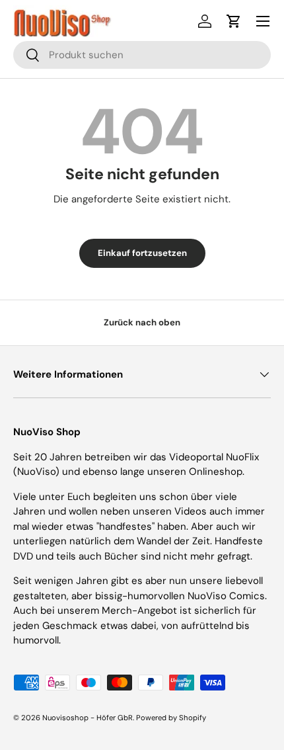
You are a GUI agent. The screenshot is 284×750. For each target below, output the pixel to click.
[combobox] (142, 55)
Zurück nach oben (142, 322)
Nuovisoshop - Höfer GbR (87, 717)
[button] (233, 21)
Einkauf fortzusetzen (142, 253)
